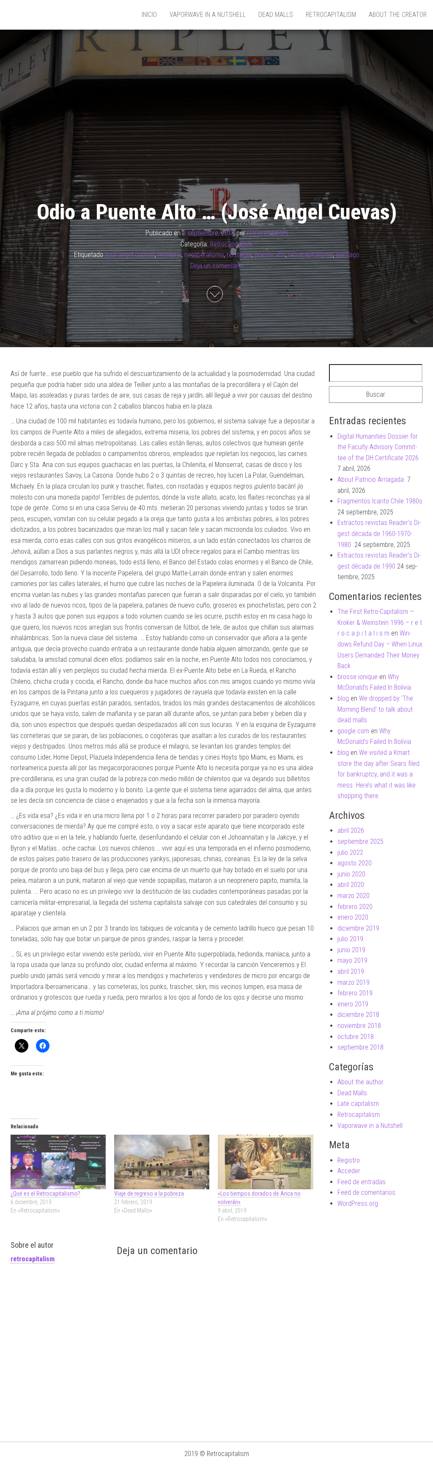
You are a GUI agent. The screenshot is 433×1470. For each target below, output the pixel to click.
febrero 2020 (355, 907)
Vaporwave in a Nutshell (208, 15)
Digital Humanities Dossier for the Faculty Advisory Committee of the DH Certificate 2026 (378, 447)
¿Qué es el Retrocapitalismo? (45, 1193)
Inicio (149, 15)
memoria (169, 255)
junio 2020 (351, 874)
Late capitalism (358, 1104)
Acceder (348, 1171)
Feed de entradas (361, 1182)
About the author (360, 1082)
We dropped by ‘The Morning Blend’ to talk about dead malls (375, 709)
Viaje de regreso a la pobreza (149, 1193)
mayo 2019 (352, 960)
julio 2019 (350, 939)
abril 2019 (350, 971)
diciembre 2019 (358, 928)
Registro (348, 1160)
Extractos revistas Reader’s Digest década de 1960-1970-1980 (379, 533)
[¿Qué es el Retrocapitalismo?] (58, 1162)
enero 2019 (352, 1004)
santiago (347, 255)
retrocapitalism (267, 233)
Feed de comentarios (366, 1192)
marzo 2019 (353, 982)
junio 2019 (351, 950)
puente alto (270, 255)
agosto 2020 (354, 863)
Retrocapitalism (331, 15)
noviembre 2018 (359, 1026)
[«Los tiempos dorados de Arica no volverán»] (265, 1162)
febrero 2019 (355, 993)
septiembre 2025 (360, 841)
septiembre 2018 (360, 1047)
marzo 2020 (353, 896)
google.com (353, 731)
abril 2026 (350, 830)
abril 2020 (350, 885)
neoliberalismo (204, 255)
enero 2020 (352, 917)
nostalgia (239, 255)
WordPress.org (357, 1203)
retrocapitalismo (310, 255)
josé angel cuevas (130, 255)
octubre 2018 (355, 1037)
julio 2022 (350, 852)
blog (343, 698)
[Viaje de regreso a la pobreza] (161, 1162)
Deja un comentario (216, 266)
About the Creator (398, 15)
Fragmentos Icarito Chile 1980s (379, 501)
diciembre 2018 (358, 1015)
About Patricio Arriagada (371, 479)
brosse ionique (357, 677)
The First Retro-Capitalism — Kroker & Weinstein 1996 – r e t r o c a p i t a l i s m (379, 622)
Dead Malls (275, 15)
